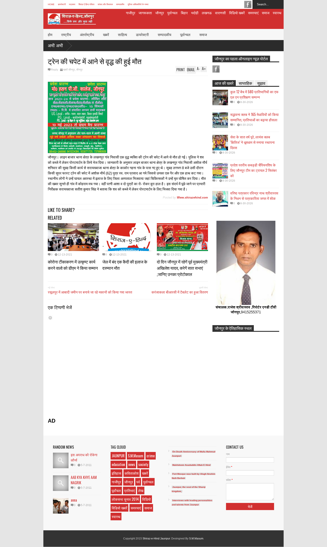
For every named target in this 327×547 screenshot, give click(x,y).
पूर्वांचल (116, 490)
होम (50, 34)
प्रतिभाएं (129, 490)
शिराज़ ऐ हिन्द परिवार (86, 4)
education (118, 464)
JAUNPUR (118, 455)
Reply (54, 69)
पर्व (138, 481)
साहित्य (122, 34)
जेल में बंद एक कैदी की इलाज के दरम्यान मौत (124, 264)
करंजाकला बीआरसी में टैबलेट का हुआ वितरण (179, 292)
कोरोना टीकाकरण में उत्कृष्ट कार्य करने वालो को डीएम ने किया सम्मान (73, 264)
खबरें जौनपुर (69, 69)
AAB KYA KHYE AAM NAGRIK (84, 480)
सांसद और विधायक (105, 4)
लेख (140, 490)
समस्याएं (253, 12)
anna (74, 500)
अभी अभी (55, 45)
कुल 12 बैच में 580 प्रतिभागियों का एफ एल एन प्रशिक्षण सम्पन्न (254, 94)
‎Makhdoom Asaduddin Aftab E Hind (191, 465)
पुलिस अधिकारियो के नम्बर (138, 4)
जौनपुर (159, 12)
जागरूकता (145, 12)
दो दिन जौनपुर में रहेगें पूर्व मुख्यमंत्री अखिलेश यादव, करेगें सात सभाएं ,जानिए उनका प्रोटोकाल (182, 267)
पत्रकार (72, 4)
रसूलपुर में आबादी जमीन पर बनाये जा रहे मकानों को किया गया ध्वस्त (90, 292)
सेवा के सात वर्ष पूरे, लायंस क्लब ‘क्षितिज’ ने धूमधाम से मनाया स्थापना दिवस (252, 142)
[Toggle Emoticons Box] (50, 317)
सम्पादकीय (120, 4)
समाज (265, 12)
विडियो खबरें (237, 12)
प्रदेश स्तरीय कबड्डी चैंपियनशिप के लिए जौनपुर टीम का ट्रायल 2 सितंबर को (253, 170)
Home (51, 4)
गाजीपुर (130, 12)
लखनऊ (207, 12)
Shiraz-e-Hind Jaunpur (156, 538)
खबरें (106, 34)
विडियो (146, 499)
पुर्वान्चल (172, 12)
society (143, 464)
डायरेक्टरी (62, 4)
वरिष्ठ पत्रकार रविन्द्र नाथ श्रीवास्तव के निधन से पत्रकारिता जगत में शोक (254, 195)
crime (151, 455)
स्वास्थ (277, 12)
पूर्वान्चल (185, 34)
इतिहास (116, 473)
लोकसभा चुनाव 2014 (125, 499)
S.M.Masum (135, 455)
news (131, 464)
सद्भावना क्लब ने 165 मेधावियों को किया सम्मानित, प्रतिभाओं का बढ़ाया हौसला (254, 117)
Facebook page (247, 4)
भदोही (194, 12)
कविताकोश (132, 473)
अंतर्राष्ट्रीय (87, 34)
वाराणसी (220, 12)
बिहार (184, 12)
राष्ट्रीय (66, 34)
